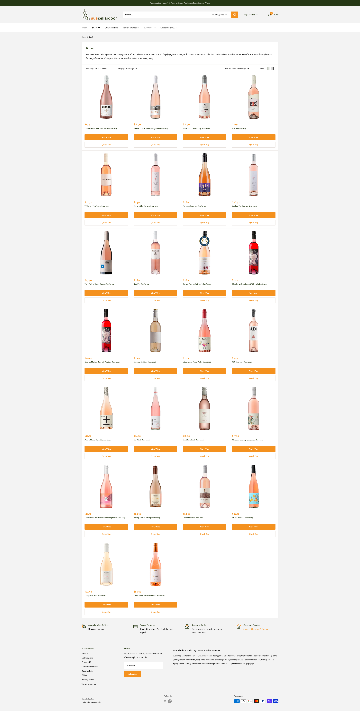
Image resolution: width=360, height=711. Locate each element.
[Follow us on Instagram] (170, 701)
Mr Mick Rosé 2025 (141, 439)
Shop (94, 27)
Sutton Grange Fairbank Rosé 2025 (197, 284)
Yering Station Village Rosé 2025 (147, 517)
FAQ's (84, 675)
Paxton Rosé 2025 (239, 128)
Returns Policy (88, 670)
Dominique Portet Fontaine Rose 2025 (149, 595)
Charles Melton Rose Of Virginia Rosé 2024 (249, 284)
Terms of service (89, 683)
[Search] (234, 15)
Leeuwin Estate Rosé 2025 (193, 517)
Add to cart (106, 137)
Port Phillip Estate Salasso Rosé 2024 (99, 284)
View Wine (204, 137)
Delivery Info (87, 657)
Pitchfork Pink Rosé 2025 (193, 439)
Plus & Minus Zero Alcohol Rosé (98, 439)
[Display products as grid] (268, 68)
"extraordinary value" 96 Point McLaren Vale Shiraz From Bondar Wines (180, 3)
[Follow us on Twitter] (165, 701)
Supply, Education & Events (255, 629)
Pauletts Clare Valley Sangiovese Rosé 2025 (151, 128)
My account (249, 14)
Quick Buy (106, 144)
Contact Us (87, 662)
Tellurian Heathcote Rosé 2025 (97, 206)
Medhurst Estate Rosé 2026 (145, 362)
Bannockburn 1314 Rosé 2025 (194, 206)
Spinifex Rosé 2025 (141, 284)
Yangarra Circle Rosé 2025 (95, 595)
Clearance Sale (111, 27)
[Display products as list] (273, 68)
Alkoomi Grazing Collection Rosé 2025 (247, 439)
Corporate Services (168, 27)
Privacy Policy (88, 679)
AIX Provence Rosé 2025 (242, 362)
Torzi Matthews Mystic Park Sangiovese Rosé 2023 (105, 517)
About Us (148, 27)
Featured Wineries (131, 27)
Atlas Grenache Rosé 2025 (242, 517)
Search (85, 653)
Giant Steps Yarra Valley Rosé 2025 (197, 362)
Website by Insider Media (91, 702)
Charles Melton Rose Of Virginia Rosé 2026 (102, 362)
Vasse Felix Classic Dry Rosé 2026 (196, 128)
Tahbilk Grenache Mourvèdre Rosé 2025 (101, 128)
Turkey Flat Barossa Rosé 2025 (146, 206)
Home (84, 27)
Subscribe (132, 674)
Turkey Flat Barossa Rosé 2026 (244, 206)
